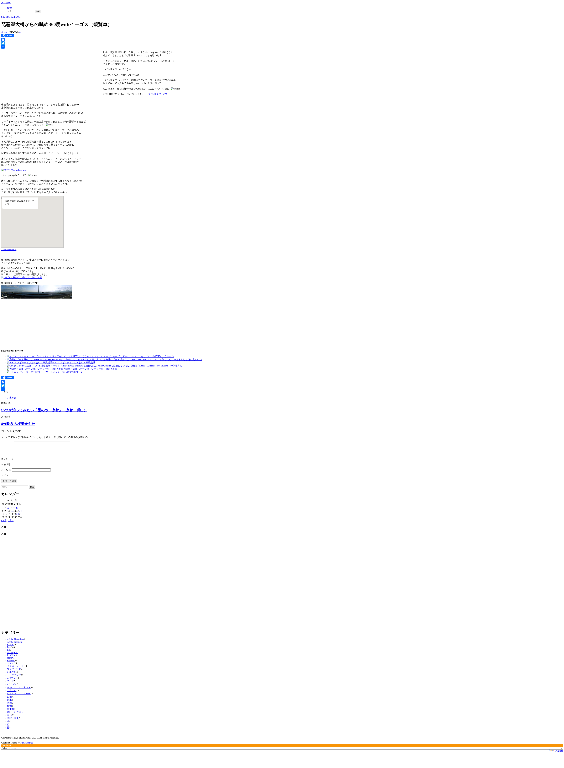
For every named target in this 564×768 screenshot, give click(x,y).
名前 (5, 464)
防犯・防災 (13, 718)
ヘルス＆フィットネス (19, 687)
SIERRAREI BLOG (11, 17)
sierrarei (5, 32)
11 (11, 511)
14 (20, 511)
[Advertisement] (26, 70)
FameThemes (26, 742)
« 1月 (3, 520)
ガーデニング (14, 675)
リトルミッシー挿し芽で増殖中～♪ (64, 372)
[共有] (282, 47)
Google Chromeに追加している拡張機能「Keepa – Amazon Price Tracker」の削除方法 (139, 365)
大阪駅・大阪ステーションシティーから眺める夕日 (90, 368)
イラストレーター (16, 666)
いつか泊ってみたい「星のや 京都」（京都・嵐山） (44, 410)
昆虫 (9, 699)
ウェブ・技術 (14, 669)
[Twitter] (282, 43)
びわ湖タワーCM (158, 94)
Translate (558, 751)
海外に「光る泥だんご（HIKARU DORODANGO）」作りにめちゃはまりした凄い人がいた (154, 359)
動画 (9, 696)
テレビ (10, 681)
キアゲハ (11, 678)
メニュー (6, 2)
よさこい (11, 690)
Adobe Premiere (14, 642)
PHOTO (11, 660)
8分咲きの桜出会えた (18, 424)
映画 (9, 703)
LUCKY (11, 655)
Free (9, 647)
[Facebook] (282, 40)
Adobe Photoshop (15, 639)
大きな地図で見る (8, 250)
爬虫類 (10, 709)
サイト (4, 475)
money (10, 658)
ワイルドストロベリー (19, 693)
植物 (9, 706)
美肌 (9, 715)
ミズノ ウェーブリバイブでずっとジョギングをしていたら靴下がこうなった (133, 356)
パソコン (11, 684)
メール (6, 470)
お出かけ (11, 397)
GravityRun (12, 652)
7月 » (11, 520)
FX (8, 650)
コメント (7, 459)
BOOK (10, 644)
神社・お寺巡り (15, 712)
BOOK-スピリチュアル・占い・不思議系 (73, 362)
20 (17, 514)
